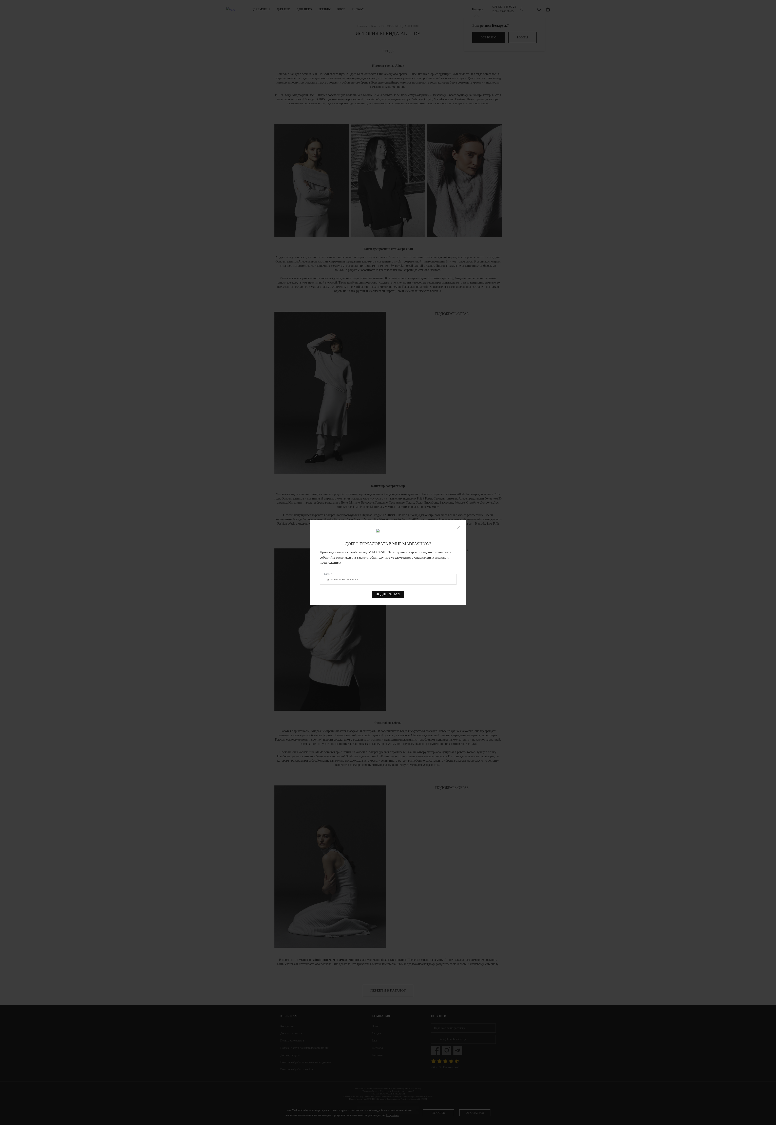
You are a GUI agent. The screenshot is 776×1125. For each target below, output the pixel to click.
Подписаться (388, 594)
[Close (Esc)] (458, 527)
